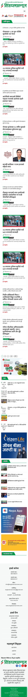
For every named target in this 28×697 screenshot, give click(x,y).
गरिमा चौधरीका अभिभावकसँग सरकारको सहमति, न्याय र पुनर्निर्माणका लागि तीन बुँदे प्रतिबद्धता (13, 331)
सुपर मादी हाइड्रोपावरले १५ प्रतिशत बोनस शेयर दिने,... (16, 392)
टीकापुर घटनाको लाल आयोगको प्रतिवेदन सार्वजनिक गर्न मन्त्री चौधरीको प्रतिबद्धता (13, 195)
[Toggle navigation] (24, 11)
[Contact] (25, 666)
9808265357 (14, 579)
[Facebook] (17, 666)
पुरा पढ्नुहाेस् (5, 47)
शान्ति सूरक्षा (6, 21)
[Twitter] (20, 666)
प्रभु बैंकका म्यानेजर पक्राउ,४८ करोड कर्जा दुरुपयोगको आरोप (17, 466)
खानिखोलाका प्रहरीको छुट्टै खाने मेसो (16, 481)
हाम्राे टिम (14, 612)
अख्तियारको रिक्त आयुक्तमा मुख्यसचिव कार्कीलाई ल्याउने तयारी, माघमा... (16, 488)
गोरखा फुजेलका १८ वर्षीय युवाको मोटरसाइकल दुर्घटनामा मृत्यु (14, 128)
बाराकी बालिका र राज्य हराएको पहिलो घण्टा (13, 165)
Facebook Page (8, 554)
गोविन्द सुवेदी (14, 637)
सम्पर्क (14, 654)
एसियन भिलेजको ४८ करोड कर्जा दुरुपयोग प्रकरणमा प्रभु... (15, 475)
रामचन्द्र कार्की (14, 618)
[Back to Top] (25, 696)
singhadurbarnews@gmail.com (14, 590)
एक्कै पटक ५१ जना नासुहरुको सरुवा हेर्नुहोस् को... (16, 383)
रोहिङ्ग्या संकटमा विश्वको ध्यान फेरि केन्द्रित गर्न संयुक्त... (16, 401)
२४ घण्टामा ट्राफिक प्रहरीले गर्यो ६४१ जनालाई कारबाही (13, 267)
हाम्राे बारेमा (14, 568)
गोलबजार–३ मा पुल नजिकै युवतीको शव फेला (12, 32)
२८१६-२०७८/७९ (14, 600)
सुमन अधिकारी (14, 628)
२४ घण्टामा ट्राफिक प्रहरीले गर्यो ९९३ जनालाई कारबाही (13, 69)
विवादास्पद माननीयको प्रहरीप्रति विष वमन (16, 494)
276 (11, 356)
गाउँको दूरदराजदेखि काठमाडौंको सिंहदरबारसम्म (14, 2)
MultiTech (17, 696)
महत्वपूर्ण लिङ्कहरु (14, 643)
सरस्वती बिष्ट (14, 632)
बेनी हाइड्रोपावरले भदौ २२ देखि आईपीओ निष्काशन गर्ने (17, 425)
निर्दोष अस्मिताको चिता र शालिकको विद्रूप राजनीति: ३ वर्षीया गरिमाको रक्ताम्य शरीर (12, 297)
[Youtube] (22, 666)
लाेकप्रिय (5, 461)
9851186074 (14, 574)
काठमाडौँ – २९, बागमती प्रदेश (14, 595)
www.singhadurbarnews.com (14, 606)
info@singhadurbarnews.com (14, 584)
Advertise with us (14, 688)
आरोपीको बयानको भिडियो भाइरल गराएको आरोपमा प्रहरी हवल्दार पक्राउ (13, 99)
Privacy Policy (14, 690)
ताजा (4, 378)
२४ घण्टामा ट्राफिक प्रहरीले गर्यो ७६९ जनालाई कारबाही (13, 231)
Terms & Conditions (14, 691)
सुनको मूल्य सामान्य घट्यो (13, 416)
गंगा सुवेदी (14, 623)
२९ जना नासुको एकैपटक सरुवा (15, 502)
